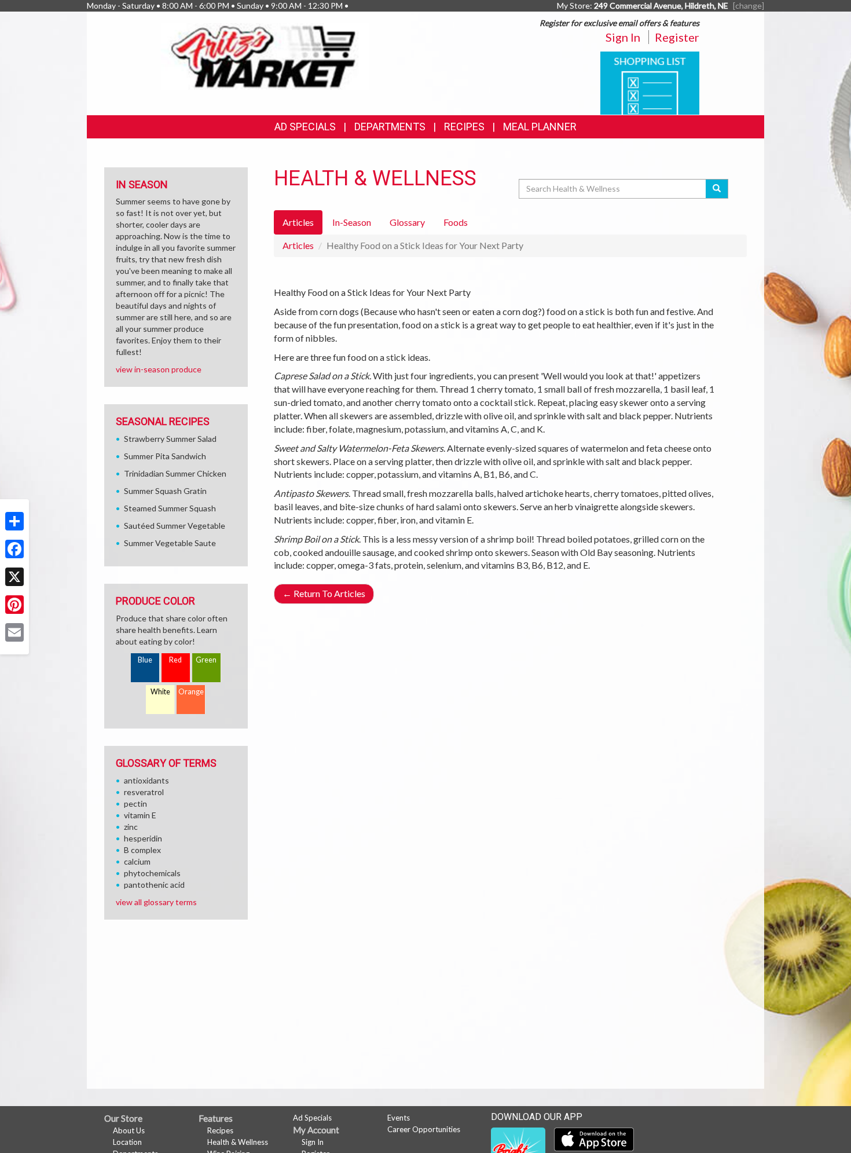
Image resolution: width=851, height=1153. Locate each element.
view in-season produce (158, 369)
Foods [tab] (455, 222)
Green (206, 660)
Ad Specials (305, 126)
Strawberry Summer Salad (170, 439)
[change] (748, 5)
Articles (298, 245)
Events (398, 1117)
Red (175, 660)
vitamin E (140, 815)
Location (127, 1142)
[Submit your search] (717, 189)
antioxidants (146, 780)
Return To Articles (324, 593)
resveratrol (144, 792)
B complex (142, 850)
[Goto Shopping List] (649, 82)
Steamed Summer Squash (170, 508)
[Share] (14, 521)
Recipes (464, 126)
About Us (129, 1130)
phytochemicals (152, 873)
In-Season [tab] (351, 222)
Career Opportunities (423, 1129)
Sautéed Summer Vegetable (174, 525)
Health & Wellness (237, 1142)
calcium (137, 861)
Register (677, 37)
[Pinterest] (14, 604)
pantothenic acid (154, 885)
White (160, 691)
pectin (135, 803)
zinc (131, 827)
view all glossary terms (156, 902)
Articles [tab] (298, 222)
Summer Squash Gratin (165, 491)
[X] (14, 576)
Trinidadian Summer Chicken (175, 473)
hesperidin (143, 838)
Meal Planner (540, 126)
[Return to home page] (265, 55)
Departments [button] (390, 126)
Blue (145, 660)
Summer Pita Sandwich (165, 456)
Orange (191, 691)
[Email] (14, 632)
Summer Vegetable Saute (170, 543)
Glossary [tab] (407, 222)
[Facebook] (14, 549)
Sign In (623, 37)
